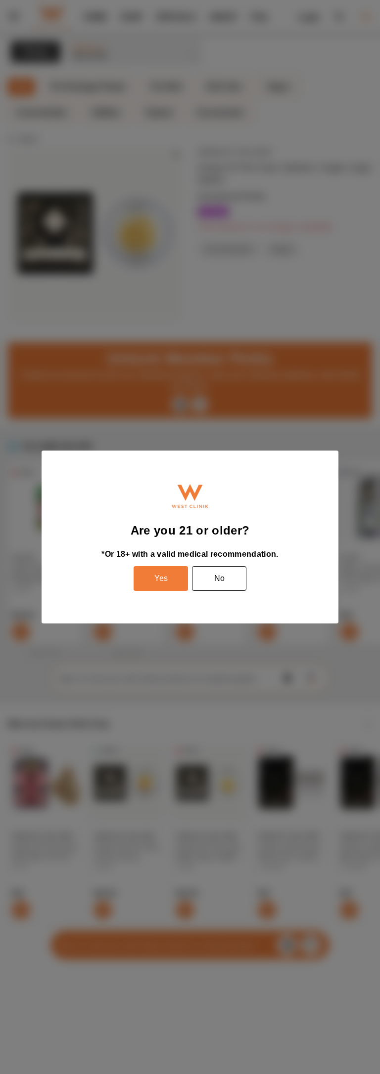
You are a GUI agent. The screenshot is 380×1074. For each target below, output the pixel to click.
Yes (161, 578)
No (219, 578)
